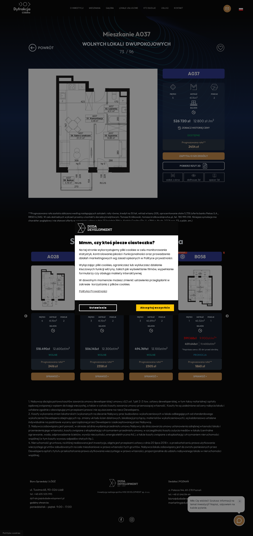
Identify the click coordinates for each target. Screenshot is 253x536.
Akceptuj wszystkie (155, 307)
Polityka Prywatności (93, 291)
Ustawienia (98, 307)
